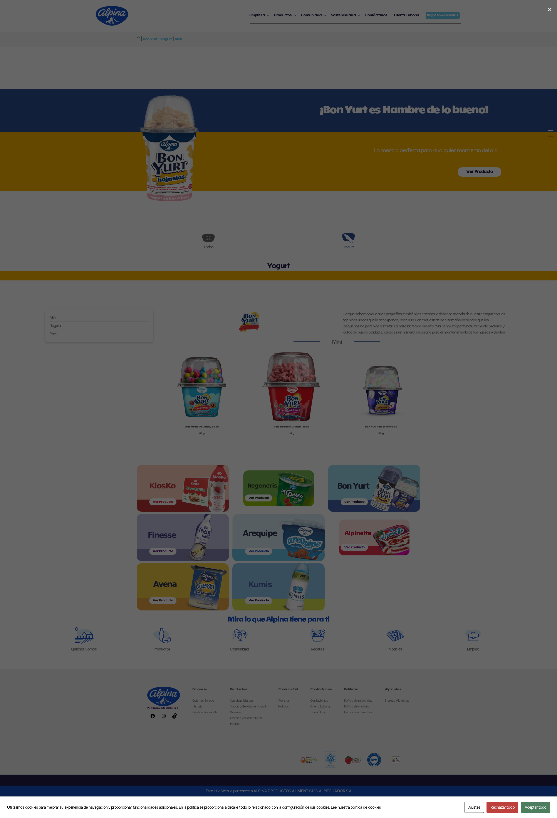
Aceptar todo (535, 807)
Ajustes (474, 807)
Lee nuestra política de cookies (356, 807)
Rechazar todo (502, 807)
